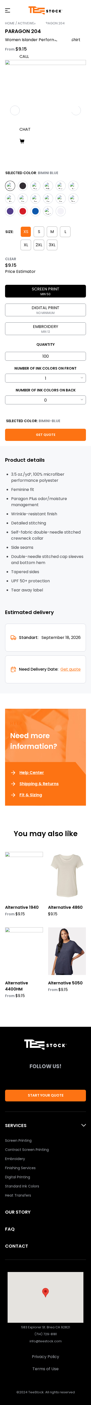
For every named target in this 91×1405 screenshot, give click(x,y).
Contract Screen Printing (27, 1149)
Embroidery (15, 1158)
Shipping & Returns (39, 784)
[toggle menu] (7, 10)
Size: (9, 231)
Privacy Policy (45, 1357)
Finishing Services (20, 1167)
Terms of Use (45, 1369)
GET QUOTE (45, 434)
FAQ (10, 1229)
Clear (10, 258)
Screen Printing (18, 1140)
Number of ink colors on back (46, 390)
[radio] (10, 186)
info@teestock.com (46, 1341)
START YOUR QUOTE (45, 1095)
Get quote (70, 669)
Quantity (45, 344)
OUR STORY (18, 1212)
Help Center (31, 772)
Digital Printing (17, 1177)
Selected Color (20, 172)
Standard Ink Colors (22, 1186)
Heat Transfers (18, 1195)
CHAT (25, 129)
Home (10, 23)
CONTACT (16, 1246)
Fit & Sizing (30, 795)
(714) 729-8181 (45, 1334)
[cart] (52, 141)
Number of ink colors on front (45, 368)
